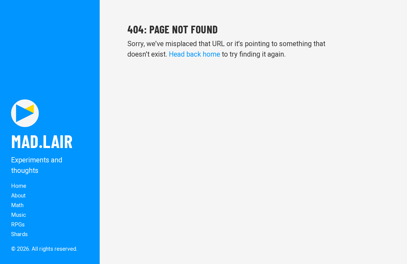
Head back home (194, 54)
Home (18, 186)
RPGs (18, 224)
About (18, 195)
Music (18, 215)
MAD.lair (42, 141)
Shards (19, 234)
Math (17, 205)
